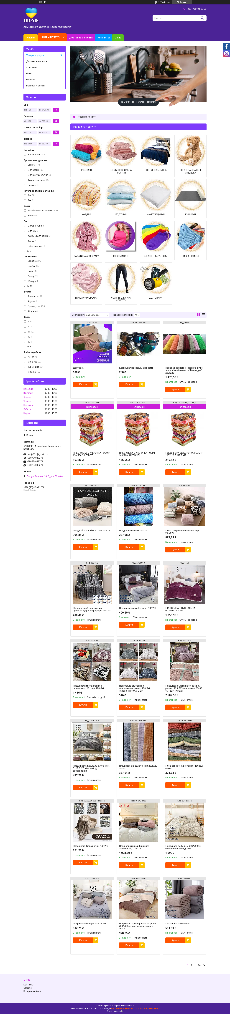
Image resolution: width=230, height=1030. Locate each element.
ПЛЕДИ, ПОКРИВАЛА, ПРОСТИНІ (121, 171)
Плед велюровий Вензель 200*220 (137, 608)
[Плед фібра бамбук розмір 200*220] (92, 506)
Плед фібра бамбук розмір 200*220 (92, 530)
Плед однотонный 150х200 (133, 530)
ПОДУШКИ (121, 214)
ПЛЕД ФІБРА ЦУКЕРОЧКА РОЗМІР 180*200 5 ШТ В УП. (137, 454)
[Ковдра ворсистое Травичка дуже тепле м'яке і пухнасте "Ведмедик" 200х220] (184, 343)
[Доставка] (92, 343)
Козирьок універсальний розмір (136, 368)
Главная (30, 37)
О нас (118, 37)
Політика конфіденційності (148, 1008)
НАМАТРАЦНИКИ (156, 214)
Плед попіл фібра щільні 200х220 (90, 846)
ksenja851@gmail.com (38, 454)
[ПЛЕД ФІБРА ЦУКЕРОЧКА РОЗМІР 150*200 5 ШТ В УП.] (92, 428)
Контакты (103, 37)
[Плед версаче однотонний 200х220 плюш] (138, 741)
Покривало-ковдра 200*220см (89, 923)
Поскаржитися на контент (122, 1008)
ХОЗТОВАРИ (155, 298)
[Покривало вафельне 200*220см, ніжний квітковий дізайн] (184, 822)
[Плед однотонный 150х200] (138, 506)
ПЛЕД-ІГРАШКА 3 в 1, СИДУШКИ (191, 171)
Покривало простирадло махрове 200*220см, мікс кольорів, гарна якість (137, 926)
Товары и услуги (50, 36)
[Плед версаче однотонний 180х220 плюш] (184, 741)
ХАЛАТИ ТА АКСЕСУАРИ (86, 256)
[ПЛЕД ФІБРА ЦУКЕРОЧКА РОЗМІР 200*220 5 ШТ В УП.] (184, 428)
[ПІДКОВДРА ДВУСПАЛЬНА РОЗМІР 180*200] (184, 584)
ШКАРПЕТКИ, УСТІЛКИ (155, 256)
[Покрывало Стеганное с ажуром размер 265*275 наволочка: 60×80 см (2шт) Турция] (184, 661)
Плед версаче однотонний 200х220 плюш (138, 767)
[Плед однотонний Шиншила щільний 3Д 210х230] (138, 822)
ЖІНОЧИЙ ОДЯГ (121, 256)
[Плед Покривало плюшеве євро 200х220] (184, 506)
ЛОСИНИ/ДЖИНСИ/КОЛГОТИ (121, 299)
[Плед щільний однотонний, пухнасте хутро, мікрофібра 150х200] (92, 584)
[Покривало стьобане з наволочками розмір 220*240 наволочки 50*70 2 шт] (138, 661)
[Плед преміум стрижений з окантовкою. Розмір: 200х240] (92, 661)
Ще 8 (28, 251)
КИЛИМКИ (190, 214)
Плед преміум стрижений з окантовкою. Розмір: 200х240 (89, 687)
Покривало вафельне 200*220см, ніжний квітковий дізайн (183, 847)
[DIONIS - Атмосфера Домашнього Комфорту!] (31, 15)
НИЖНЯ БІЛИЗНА (190, 256)
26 (199, 965)
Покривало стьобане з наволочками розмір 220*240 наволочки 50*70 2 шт (135, 688)
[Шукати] (202, 18)
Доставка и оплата (81, 37)
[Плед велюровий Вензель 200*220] (138, 584)
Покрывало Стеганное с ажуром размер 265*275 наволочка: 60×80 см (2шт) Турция (183, 688)
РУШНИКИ (86, 170)
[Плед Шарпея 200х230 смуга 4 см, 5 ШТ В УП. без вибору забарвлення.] (92, 741)
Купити (83, 384)
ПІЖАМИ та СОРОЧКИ (86, 298)
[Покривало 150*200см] (184, 899)
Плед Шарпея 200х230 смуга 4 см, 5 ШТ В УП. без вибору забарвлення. (91, 768)
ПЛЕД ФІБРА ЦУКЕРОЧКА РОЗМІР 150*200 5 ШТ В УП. (91, 454)
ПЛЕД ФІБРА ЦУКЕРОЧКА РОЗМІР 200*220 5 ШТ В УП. (183, 454)
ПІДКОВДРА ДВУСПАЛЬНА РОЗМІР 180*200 (180, 609)
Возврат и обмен (35, 85)
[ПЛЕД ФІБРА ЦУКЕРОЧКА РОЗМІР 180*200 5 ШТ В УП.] (138, 428)
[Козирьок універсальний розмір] (138, 343)
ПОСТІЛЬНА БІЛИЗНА (156, 170)
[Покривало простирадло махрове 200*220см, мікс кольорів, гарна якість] (138, 899)
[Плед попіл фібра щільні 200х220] (92, 822)
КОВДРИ (86, 214)
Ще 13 (29, 286)
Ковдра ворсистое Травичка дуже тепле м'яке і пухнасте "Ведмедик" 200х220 (184, 370)
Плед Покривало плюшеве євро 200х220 (182, 531)
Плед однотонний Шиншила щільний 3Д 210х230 (134, 847)
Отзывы (30, 79)
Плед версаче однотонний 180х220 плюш (184, 767)
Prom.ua (130, 1006)
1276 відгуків (164, 2)
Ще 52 (29, 346)
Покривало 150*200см (177, 923)
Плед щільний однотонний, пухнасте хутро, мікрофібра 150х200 (92, 609)
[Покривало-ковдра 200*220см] (92, 899)
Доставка (78, 368)
